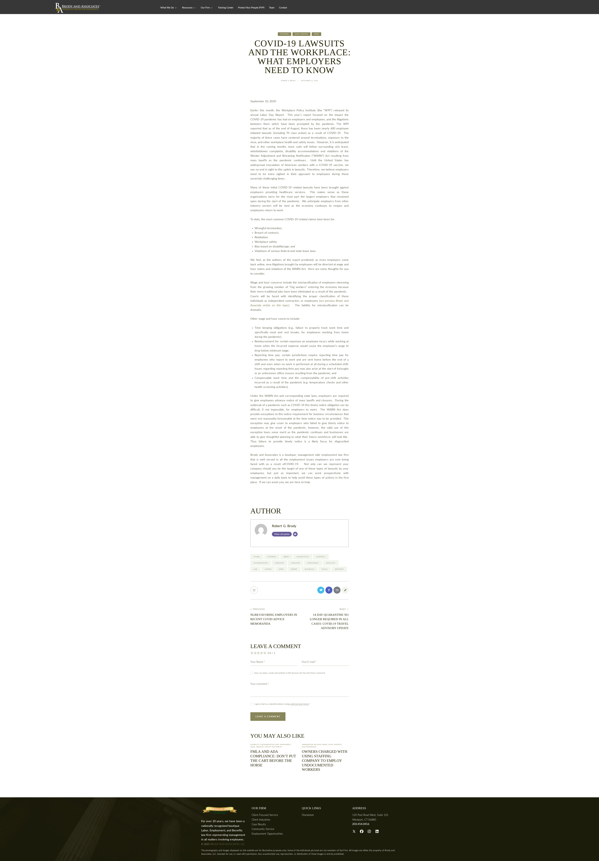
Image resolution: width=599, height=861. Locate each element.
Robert (294, 569)
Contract (320, 557)
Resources (187, 8)
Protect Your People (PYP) (251, 8)
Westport (339, 569)
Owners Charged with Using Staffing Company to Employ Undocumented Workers (324, 761)
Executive (330, 563)
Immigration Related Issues (314, 744)
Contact (283, 8)
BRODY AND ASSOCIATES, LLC (227, 844)
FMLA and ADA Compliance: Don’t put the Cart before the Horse (273, 758)
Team (271, 8)
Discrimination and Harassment (275, 744)
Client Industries (261, 819)
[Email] (295, 534)
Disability (254, 744)
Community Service (263, 829)
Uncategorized (309, 747)
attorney (272, 557)
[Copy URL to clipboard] (345, 590)
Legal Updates (301, 34)
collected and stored (299, 704)
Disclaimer (308, 815)
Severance (309, 569)
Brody (286, 557)
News (316, 34)
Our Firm (205, 8)
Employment (313, 563)
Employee (279, 563)
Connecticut (303, 557)
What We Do (167, 8)
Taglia (324, 569)
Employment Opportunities (267, 833)
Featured (284, 34)
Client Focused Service (265, 815)
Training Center (225, 8)
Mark (281, 569)
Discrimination (261, 563)
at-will (257, 557)
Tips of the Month (273, 747)
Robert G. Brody (284, 526)
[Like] (254, 590)
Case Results (259, 824)
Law (255, 569)
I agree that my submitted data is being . (282, 704)
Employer (295, 563)
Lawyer (268, 569)
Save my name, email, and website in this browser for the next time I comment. (290, 673)
